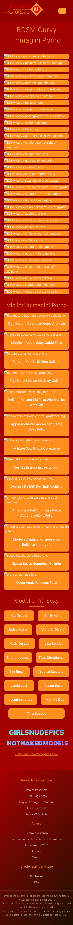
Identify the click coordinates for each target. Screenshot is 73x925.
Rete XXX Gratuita (36, 814)
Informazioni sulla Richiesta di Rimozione (37, 839)
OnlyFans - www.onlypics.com (36, 754)
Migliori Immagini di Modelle (36, 802)
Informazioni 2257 (36, 845)
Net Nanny (36, 876)
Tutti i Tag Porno (36, 795)
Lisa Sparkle (54, 644)
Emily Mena (53, 616)
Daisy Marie (18, 630)
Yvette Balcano (51, 671)
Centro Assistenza (36, 833)
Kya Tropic (18, 616)
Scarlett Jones (18, 657)
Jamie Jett (18, 685)
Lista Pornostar (36, 808)
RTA (36, 882)
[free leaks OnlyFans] (37, 744)
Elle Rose (17, 671)
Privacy (36, 851)
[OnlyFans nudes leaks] (36, 734)
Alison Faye (54, 685)
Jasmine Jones (20, 699)
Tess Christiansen (52, 657)
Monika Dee (55, 699)
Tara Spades (36, 713)
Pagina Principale (36, 789)
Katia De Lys (19, 644)
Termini (36, 857)
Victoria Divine (52, 630)
